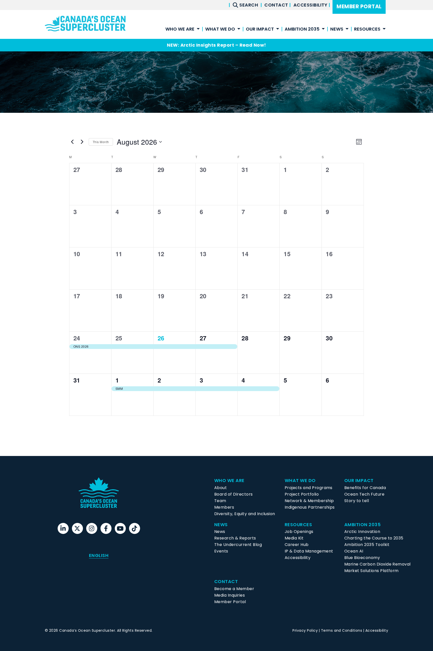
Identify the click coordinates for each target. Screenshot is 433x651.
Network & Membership (309, 501)
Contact (276, 5)
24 (76, 338)
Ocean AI (353, 551)
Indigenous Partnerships (310, 507)
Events (221, 551)
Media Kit (294, 538)
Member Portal (359, 6)
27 (203, 338)
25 (119, 338)
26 (161, 338)
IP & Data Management (309, 551)
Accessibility (311, 5)
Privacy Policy (305, 630)
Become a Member (234, 589)
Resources (367, 29)
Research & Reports (235, 538)
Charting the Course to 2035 (373, 538)
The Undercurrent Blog (238, 544)
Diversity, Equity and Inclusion (244, 514)
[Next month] (82, 142)
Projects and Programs (309, 488)
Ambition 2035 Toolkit (366, 544)
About (220, 488)
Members (224, 507)
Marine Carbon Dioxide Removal (377, 564)
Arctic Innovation (362, 531)
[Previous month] (72, 142)
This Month (101, 142)
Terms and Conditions (341, 630)
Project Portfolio (302, 494)
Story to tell (356, 501)
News (219, 531)
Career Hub (297, 544)
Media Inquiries (229, 595)
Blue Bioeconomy (362, 558)
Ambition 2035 (302, 29)
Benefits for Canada (365, 488)
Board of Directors (233, 494)
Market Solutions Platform (371, 571)
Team (220, 501)
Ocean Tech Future (364, 494)
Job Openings (299, 531)
